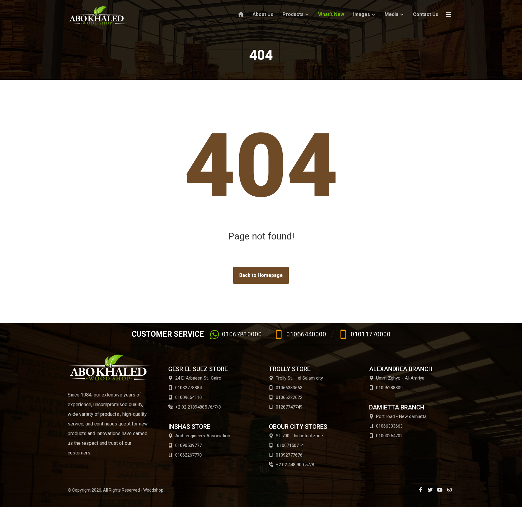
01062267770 (188, 455)
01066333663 (289, 387)
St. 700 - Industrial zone (299, 435)
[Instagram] (449, 490)
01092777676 (289, 455)
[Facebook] (420, 490)
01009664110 (188, 397)
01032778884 (188, 387)
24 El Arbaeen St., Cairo (198, 378)
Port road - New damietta (401, 416)
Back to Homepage (261, 275)
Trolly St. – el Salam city (299, 378)
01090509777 (188, 445)
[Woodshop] (98, 15)
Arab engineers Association (202, 435)
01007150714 (290, 445)
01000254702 (389, 435)
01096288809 (389, 387)
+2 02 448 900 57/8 (295, 464)
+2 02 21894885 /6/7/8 (198, 407)
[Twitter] (430, 490)
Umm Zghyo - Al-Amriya (400, 378)
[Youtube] (440, 490)
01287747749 (289, 407)
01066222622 (289, 397)
